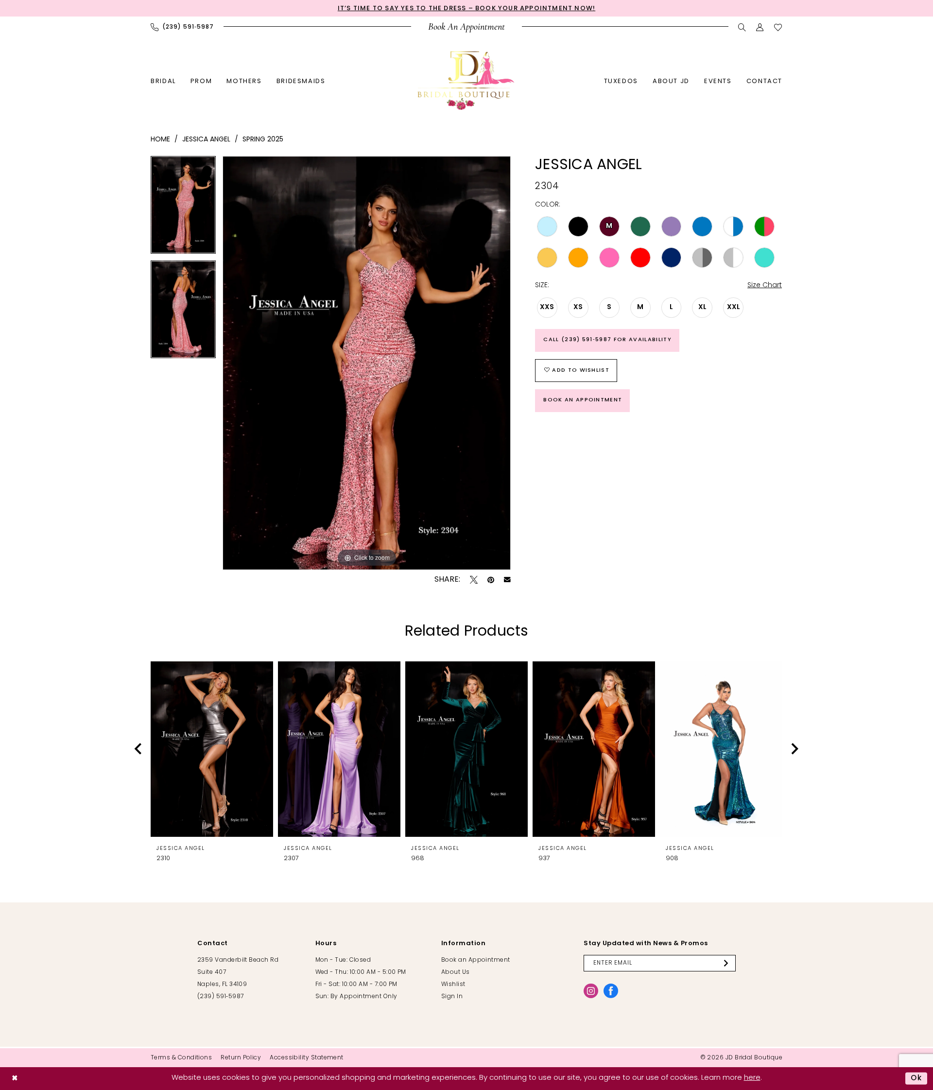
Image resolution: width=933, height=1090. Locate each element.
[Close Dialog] (15, 1078)
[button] (760, 27)
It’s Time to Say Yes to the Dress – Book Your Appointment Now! (466, 8)
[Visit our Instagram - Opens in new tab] (591, 991)
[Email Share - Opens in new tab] (507, 579)
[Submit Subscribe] (728, 963)
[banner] (466, 80)
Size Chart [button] (764, 285)
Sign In (452, 997)
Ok (916, 1078)
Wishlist (453, 984)
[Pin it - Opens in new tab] (490, 580)
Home (160, 139)
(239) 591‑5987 (220, 997)
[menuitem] (182, 27)
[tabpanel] (183, 208)
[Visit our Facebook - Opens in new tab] (611, 991)
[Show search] (742, 27)
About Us (455, 972)
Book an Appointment (582, 400)
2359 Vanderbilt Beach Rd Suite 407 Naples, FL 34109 (237, 972)
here (752, 1078)
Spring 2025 (262, 139)
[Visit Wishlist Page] (778, 27)
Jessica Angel (206, 139)
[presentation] (212, 749)
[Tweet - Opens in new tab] (474, 580)
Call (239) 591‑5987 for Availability (607, 340)
